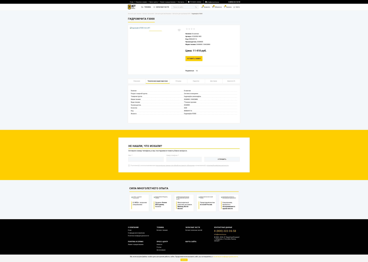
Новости (159, 244)
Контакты (181, 2)
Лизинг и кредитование (168, 2)
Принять (184, 259)
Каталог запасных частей (193, 230)
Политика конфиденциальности (138, 235)
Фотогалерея (161, 250)
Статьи (159, 247)
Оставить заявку (194, 58)
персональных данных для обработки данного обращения (175, 165)
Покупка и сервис (141, 2)
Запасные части (192, 227)
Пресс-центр (153, 2)
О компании (133, 227)
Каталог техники (162, 230)
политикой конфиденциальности (225, 257)
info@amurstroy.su (213, 2)
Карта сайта (190, 242)
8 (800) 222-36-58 (234, 2)
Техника (160, 227)
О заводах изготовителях (136, 233)
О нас (131, 2)
